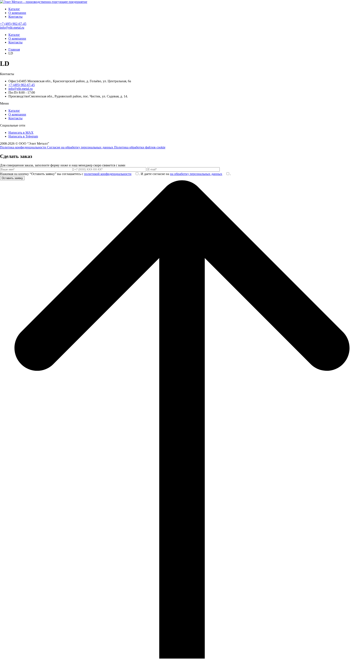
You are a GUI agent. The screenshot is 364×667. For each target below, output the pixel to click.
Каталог (14, 9)
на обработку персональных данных (196, 174)
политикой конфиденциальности (107, 174)
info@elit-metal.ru (12, 27)
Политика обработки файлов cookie (139, 147)
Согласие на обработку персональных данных (80, 147)
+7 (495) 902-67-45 (13, 24)
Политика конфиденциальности (23, 147)
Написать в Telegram (23, 136)
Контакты (15, 16)
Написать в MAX (20, 132)
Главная (14, 49)
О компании (17, 13)
